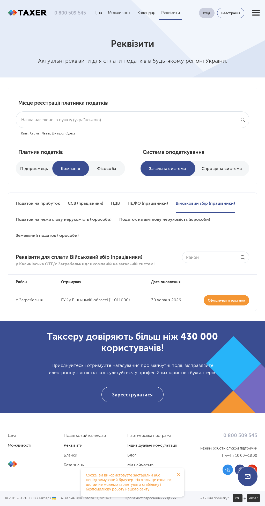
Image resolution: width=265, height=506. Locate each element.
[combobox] (132, 119)
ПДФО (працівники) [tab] (148, 204)
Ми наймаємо (140, 465)
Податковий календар (85, 436)
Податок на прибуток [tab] (38, 204)
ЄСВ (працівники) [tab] (85, 204)
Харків (35, 133)
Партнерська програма (149, 436)
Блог (131, 455)
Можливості (119, 13)
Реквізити (170, 13)
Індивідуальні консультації (152, 446)
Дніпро (57, 133)
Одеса (70, 133)
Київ (24, 133)
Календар (146, 13)
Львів (46, 133)
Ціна (97, 13)
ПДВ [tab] (115, 204)
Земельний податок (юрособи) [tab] (47, 236)
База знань (74, 465)
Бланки (70, 455)
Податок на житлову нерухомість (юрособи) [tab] (164, 220)
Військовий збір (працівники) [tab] (205, 204)
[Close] (178, 474)
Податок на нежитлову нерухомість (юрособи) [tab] (64, 220)
